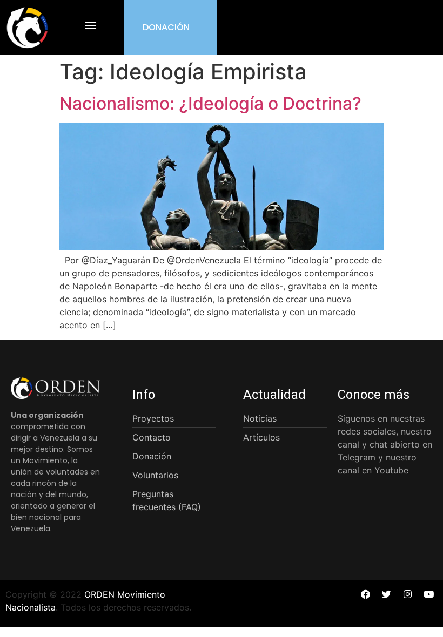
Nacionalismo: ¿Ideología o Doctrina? (210, 103)
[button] (91, 24)
